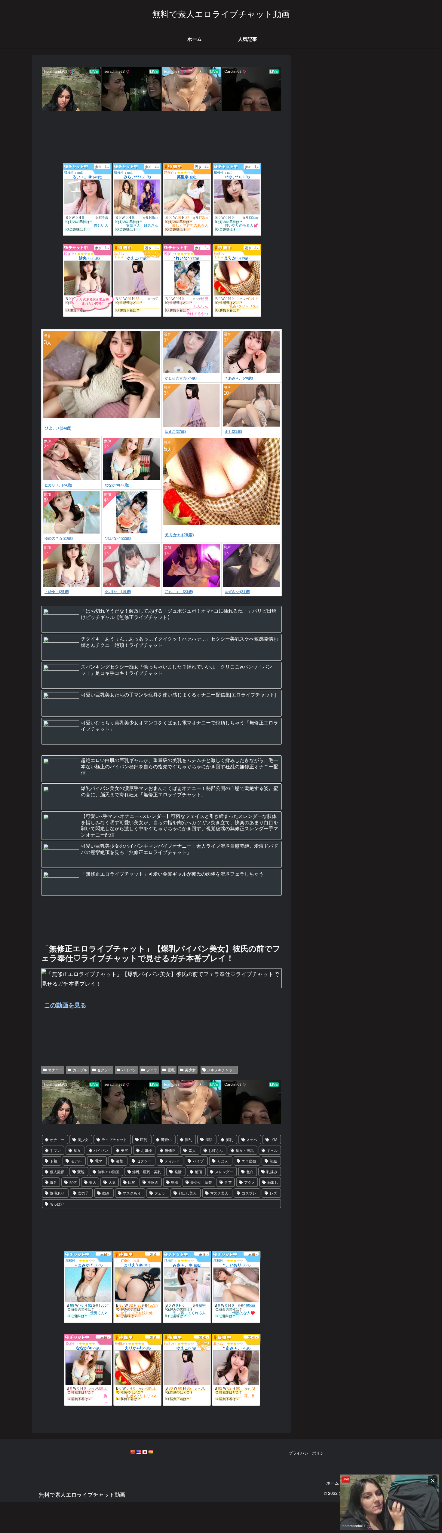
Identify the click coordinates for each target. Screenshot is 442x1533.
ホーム (332, 1483)
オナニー (55, 1069)
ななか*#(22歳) (117, 485)
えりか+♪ (138, 1348)
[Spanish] (150, 1452)
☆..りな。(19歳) (118, 592)
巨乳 (171, 1069)
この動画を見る (65, 1004)
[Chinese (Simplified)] (132, 1452)
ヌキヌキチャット (221, 1069)
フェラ (151, 1069)
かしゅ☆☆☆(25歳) (181, 378)
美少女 (190, 1069)
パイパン (129, 1069)
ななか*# (88, 1348)
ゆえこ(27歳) (175, 432)
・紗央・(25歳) (57, 592)
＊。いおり (236, 1265)
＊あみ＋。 (236, 1348)
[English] (138, 1452)
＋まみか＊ (88, 1265)
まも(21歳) (233, 432)
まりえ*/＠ (138, 1265)
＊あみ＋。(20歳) (239, 378)
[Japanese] (144, 1452)
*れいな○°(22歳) (118, 538)
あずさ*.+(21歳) (237, 592)
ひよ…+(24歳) (58, 428)
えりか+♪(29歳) (179, 534)
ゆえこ (187, 1348)
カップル (80, 1069)
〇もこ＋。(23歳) (179, 592)
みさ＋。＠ (187, 1265)
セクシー (104, 1069)
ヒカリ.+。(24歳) (58, 485)
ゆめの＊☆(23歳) (59, 538)
